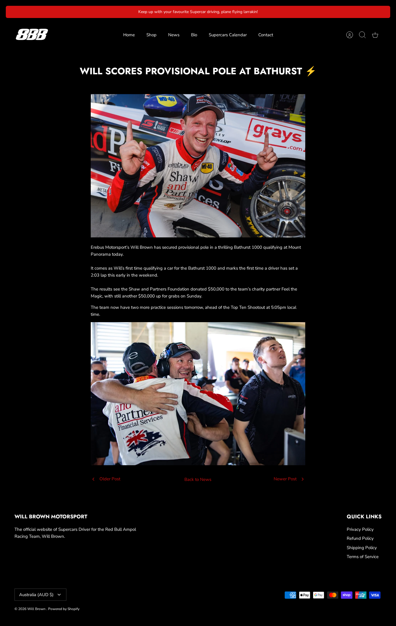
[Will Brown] (31, 34)
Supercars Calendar (228, 35)
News (173, 35)
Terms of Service (363, 557)
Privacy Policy (360, 529)
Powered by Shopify (63, 609)
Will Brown (36, 609)
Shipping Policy (362, 548)
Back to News (197, 479)
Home (129, 35)
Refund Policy (360, 538)
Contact (265, 35)
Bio (194, 35)
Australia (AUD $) (36, 595)
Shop (151, 35)
